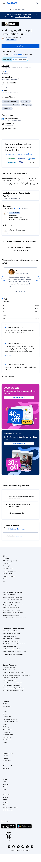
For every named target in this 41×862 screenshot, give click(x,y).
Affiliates (5, 805)
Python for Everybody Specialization (13, 654)
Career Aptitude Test (9, 667)
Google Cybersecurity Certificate (12, 597)
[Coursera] (12, 3)
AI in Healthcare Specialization (11, 639)
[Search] (37, 3)
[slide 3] (21, 291)
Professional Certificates (10, 719)
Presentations (25, 101)
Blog (4, 763)
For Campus (6, 732)
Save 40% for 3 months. (23, 17)
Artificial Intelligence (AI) (10, 561)
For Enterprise (7, 727)
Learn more (28, 55)
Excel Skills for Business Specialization (14, 644)
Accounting (6, 558)
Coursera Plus (7, 717)
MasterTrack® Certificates (10, 722)
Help (4, 792)
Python (5, 579)
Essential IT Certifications (10, 678)
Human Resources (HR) (9, 571)
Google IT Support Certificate (11, 602)
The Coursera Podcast (9, 766)
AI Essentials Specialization (10, 631)
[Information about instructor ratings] (14, 208)
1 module (5, 65)
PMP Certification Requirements (12, 685)
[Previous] (4, 278)
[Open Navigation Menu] (4, 3)
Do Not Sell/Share (8, 810)
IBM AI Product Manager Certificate (13, 613)
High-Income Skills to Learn (10, 680)
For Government (7, 730)
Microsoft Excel (7, 574)
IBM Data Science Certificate (11, 615)
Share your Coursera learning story (13, 691)
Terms (5, 787)
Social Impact (7, 737)
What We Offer (7, 706)
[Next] (37, 278)
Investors (5, 784)
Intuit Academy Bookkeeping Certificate (14, 618)
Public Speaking (26, 105)
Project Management (9, 576)
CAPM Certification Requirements (12, 670)
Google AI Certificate (9, 595)
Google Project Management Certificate (14, 605)
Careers (5, 711)
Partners (5, 758)
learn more (19, 536)
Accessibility (6, 795)
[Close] (36, 14)
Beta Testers (7, 761)
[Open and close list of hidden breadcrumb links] (8, 9)
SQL (4, 581)
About (4, 704)
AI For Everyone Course (9, 636)
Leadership (6, 709)
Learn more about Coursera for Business (18, 154)
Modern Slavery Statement (10, 807)
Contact (5, 797)
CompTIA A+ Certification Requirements (14, 673)
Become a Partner (8, 735)
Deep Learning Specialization (11, 641)
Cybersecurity (7, 563)
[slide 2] (19, 291)
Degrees (5, 724)
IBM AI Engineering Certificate (11, 610)
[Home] (2, 9)
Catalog (5, 714)
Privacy (5, 789)
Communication (7, 109)
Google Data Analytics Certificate (12, 600)
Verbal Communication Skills (11, 105)
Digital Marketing (8, 569)
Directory (5, 802)
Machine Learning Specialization (12, 649)
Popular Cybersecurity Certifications (13, 688)
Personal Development (18, 9)
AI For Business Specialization (11, 634)
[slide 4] (24, 291)
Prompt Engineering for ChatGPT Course (14, 652)
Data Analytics (7, 566)
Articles (5, 800)
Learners (5, 756)
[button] (13, 233)
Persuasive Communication (10, 101)
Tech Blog (6, 768)
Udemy (5, 742)
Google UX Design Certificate (11, 607)
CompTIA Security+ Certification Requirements (16, 675)
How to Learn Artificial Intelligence (12, 683)
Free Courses (7, 740)
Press (4, 782)
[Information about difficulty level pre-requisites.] (18, 79)
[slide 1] (16, 291)
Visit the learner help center (15, 529)
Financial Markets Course (10, 646)
